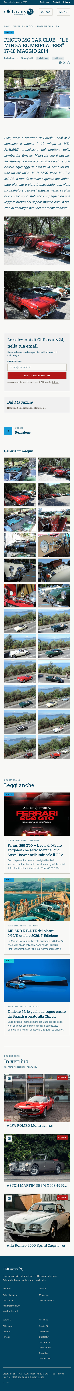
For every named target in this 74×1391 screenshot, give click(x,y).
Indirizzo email (14, 361)
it (3, 1382)
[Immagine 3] (20, 494)
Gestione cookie (20, 1377)
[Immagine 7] (20, 545)
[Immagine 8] (54, 545)
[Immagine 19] (20, 697)
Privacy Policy (37, 1377)
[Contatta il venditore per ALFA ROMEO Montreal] (9, 1078)
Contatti (56, 2)
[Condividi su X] (64, 62)
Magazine (44, 1295)
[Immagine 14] (54, 621)
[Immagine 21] (20, 722)
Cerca (45, 11)
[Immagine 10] (54, 570)
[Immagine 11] (20, 596)
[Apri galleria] (37, 94)
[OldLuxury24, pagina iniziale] (13, 1269)
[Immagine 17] (20, 671)
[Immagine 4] (54, 494)
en (8, 1382)
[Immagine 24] (54, 747)
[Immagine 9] (20, 570)
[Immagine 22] (54, 722)
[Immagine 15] (20, 646)
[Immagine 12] (54, 596)
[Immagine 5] (20, 520)
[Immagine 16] (54, 646)
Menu (63, 11)
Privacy (66, 2)
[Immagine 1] (20, 469)
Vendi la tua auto (11, 1311)
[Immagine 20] (54, 697)
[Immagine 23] (20, 747)
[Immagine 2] (54, 469)
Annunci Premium (11, 1305)
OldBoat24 (44, 1337)
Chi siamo (7, 1326)
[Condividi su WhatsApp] (68, 62)
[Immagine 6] (54, 520)
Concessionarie (46, 1300)
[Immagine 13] (20, 621)
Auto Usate (8, 1300)
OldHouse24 (45, 1347)
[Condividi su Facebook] (60, 62)
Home (7, 26)
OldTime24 (44, 1342)
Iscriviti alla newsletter (37, 375)
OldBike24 (44, 1331)
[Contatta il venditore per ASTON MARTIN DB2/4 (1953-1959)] (9, 1138)
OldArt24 (43, 1353)
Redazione (44, 2)
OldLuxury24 (45, 1358)
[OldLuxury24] (19, 12)
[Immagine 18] (54, 671)
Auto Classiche (10, 1295)
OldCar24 (18, 26)
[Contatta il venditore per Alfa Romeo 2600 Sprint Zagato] (9, 1198)
